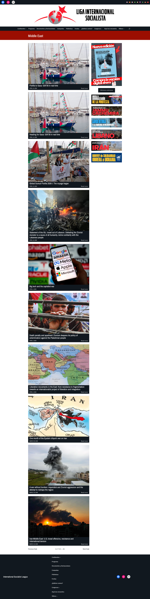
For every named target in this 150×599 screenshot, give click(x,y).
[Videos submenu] (123, 28)
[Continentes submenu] (60, 557)
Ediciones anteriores (106, 90)
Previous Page (32, 549)
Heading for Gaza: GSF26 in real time (45, 134)
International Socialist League (15, 576)
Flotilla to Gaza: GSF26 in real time (44, 85)
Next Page (86, 549)
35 (64, 549)
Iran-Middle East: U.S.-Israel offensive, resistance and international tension (52, 540)
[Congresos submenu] (101, 28)
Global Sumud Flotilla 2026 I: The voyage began (49, 183)
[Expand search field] (129, 29)
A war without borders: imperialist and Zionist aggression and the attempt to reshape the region (56, 488)
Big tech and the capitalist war (42, 286)
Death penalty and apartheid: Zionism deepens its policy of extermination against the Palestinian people (54, 336)
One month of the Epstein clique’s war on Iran (48, 438)
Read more (84, 88)
